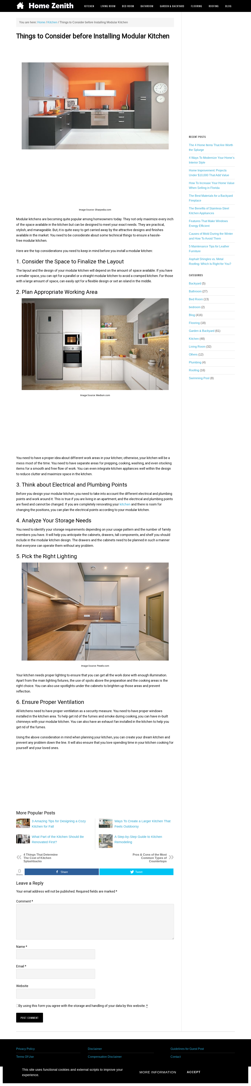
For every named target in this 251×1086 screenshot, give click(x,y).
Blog (192, 315)
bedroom (194, 307)
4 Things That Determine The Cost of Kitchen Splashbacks (41, 858)
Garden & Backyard (201, 330)
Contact (176, 1056)
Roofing (194, 370)
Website (22, 986)
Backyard (195, 283)
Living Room (197, 346)
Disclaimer (95, 1048)
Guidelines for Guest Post (187, 1048)
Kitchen (194, 338)
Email (21, 966)
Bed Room (196, 299)
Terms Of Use (25, 1056)
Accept (193, 1072)
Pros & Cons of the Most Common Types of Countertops (150, 858)
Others (193, 354)
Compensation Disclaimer (105, 1056)
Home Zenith (45, 6)
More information (157, 1072)
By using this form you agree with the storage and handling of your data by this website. (83, 1006)
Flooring (194, 322)
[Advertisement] (95, 50)
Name (21, 947)
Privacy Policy (25, 1048)
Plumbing (195, 362)
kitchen (125, 504)
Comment (24, 901)
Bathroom (195, 291)
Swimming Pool (199, 378)
